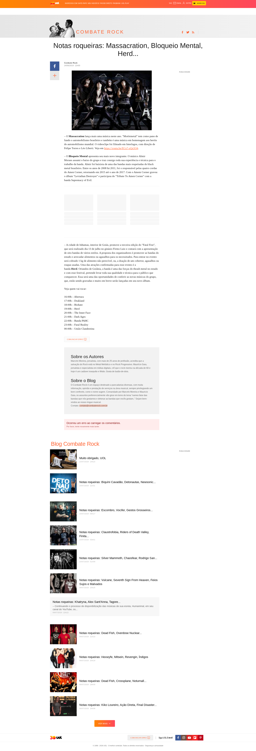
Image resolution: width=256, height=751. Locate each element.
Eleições (71, 11)
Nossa (175, 11)
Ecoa (159, 11)
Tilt (154, 11)
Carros (98, 11)
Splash (131, 11)
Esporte (122, 11)
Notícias (80, 11)
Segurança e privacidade (153, 746)
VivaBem (148, 11)
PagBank (117, 3)
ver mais (103, 724)
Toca (191, 11)
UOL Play (125, 3)
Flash (63, 11)
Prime (186, 11)
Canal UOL (167, 11)
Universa (139, 11)
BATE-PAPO (82, 3)
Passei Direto (106, 3)
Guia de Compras (202, 11)
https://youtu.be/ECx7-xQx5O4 (121, 148)
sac (170, 3)
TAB (181, 11)
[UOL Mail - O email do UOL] (177, 3)
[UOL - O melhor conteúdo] (54, 3)
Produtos (55, 11)
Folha (115, 11)
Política (89, 11)
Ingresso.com (71, 3)
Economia (107, 11)
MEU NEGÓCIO (93, 3)
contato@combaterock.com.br (93, 406)
